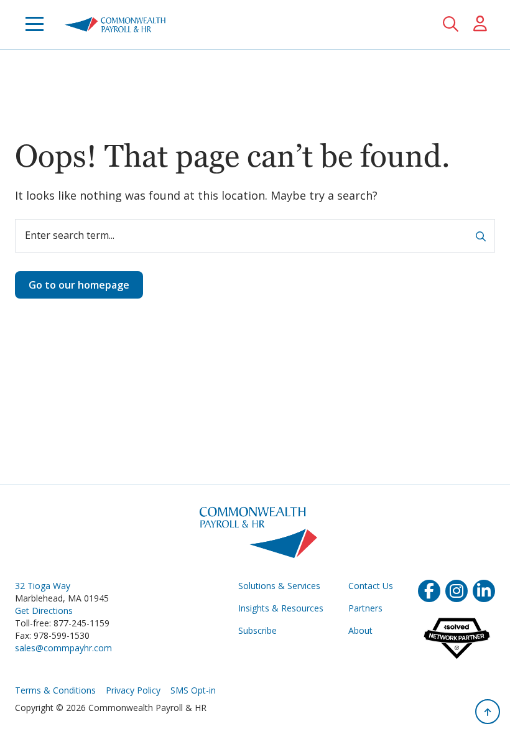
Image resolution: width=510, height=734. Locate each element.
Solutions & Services (279, 586)
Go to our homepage (79, 285)
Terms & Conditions (55, 690)
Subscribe (257, 630)
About (360, 630)
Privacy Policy (133, 690)
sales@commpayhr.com (63, 648)
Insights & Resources (280, 608)
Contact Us (370, 586)
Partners (365, 608)
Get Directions (44, 610)
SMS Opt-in (193, 690)
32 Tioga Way (42, 586)
